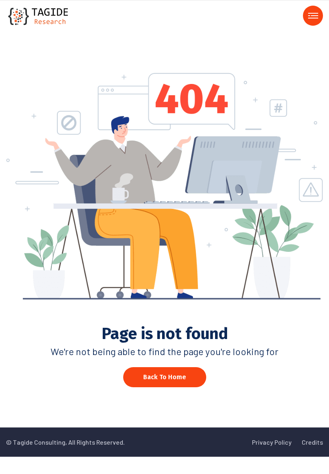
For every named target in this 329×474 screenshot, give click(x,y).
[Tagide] (38, 15)
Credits (312, 442)
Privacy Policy (272, 442)
